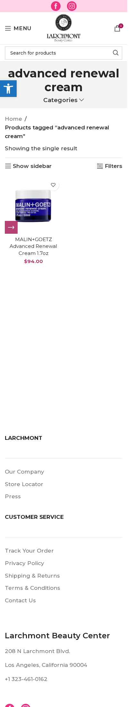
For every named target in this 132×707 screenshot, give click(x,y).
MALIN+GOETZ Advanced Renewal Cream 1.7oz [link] (33, 246)
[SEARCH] (115, 53)
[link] (8, 88)
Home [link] (13, 119)
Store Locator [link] (24, 484)
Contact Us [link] (20, 600)
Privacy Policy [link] (24, 563)
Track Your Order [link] (29, 550)
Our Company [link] (24, 471)
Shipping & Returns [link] (32, 575)
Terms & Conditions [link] (32, 588)
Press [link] (13, 496)
